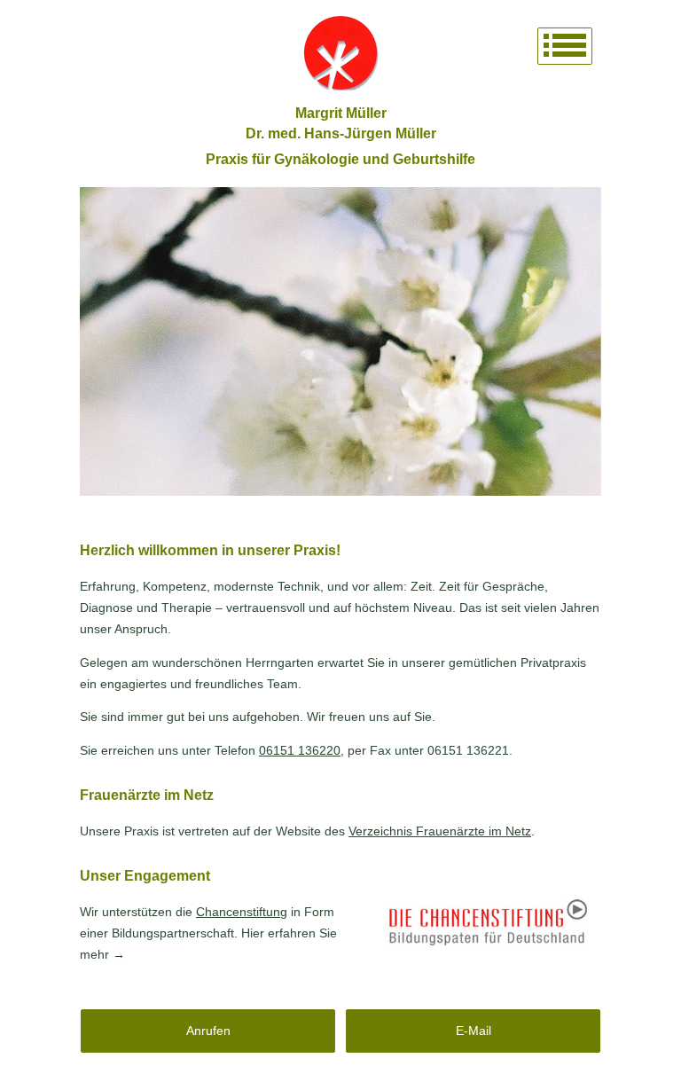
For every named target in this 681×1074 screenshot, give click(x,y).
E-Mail (473, 1030)
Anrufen (208, 1030)
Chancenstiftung (241, 912)
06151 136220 (299, 750)
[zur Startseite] (340, 53)
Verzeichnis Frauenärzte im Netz (439, 831)
